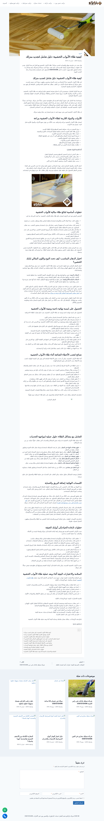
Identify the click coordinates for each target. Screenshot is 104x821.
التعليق (81, 771)
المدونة (5, 3)
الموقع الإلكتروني (34, 793)
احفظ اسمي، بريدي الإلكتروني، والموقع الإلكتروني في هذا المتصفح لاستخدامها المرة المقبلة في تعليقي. (55, 798)
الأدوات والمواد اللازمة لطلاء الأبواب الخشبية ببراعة (37, 634)
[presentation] (81, 688)
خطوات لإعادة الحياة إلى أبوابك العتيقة (34, 649)
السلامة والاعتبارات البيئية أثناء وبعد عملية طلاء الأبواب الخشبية (40, 651)
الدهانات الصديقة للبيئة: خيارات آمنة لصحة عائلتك (70, 663)
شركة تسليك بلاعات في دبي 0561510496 (32, 663)
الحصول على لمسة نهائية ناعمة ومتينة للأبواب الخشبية (38, 641)
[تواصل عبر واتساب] (4, 810)
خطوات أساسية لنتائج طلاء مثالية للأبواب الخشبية (36, 636)
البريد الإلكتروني (56, 793)
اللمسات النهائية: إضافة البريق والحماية (34, 647)
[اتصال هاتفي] (4, 816)
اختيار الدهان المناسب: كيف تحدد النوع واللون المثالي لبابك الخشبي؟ (42, 639)
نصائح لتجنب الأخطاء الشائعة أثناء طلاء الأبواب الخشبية (38, 643)
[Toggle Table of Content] (78, 630)
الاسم (81, 793)
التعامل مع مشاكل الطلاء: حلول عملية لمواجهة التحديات (38, 645)
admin (76, 60)
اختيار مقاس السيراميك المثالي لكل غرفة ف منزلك (64, 293)
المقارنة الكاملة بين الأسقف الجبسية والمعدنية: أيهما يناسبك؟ (23, 738)
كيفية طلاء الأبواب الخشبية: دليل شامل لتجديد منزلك (37, 632)
